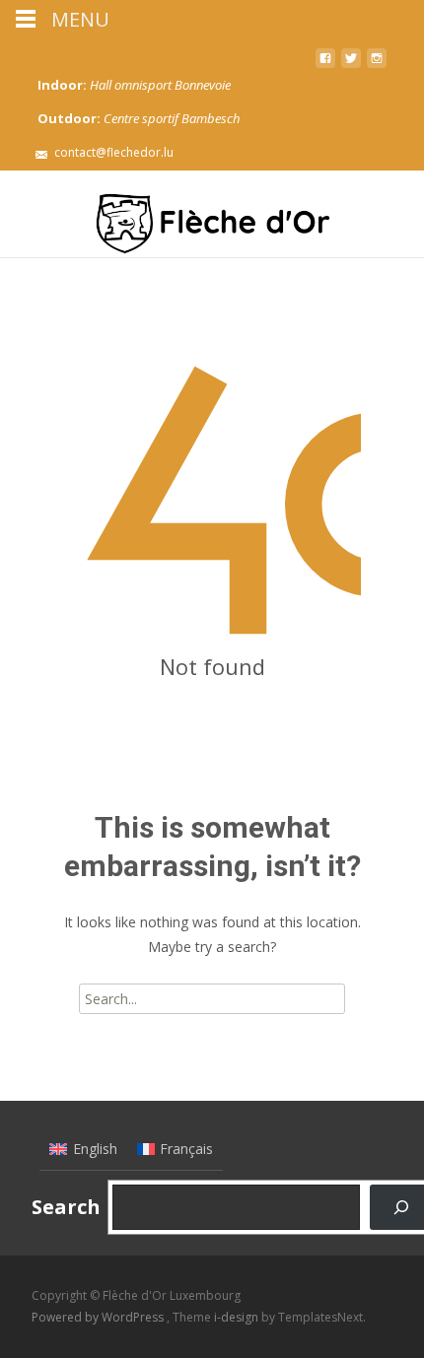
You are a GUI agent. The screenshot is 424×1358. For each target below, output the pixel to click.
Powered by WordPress (99, 1317)
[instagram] (377, 65)
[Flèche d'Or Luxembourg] (212, 213)
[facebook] (325, 65)
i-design (237, 1317)
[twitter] (351, 65)
